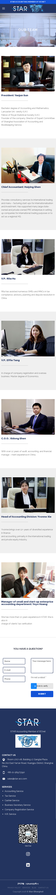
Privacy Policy (14, 888)
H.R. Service (10, 814)
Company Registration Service (19, 809)
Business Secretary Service (17, 805)
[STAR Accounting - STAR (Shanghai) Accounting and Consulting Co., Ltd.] (28, 8)
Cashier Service (12, 800)
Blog (34, 888)
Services (26, 888)
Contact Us (43, 888)
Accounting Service (14, 791)
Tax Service (10, 796)
